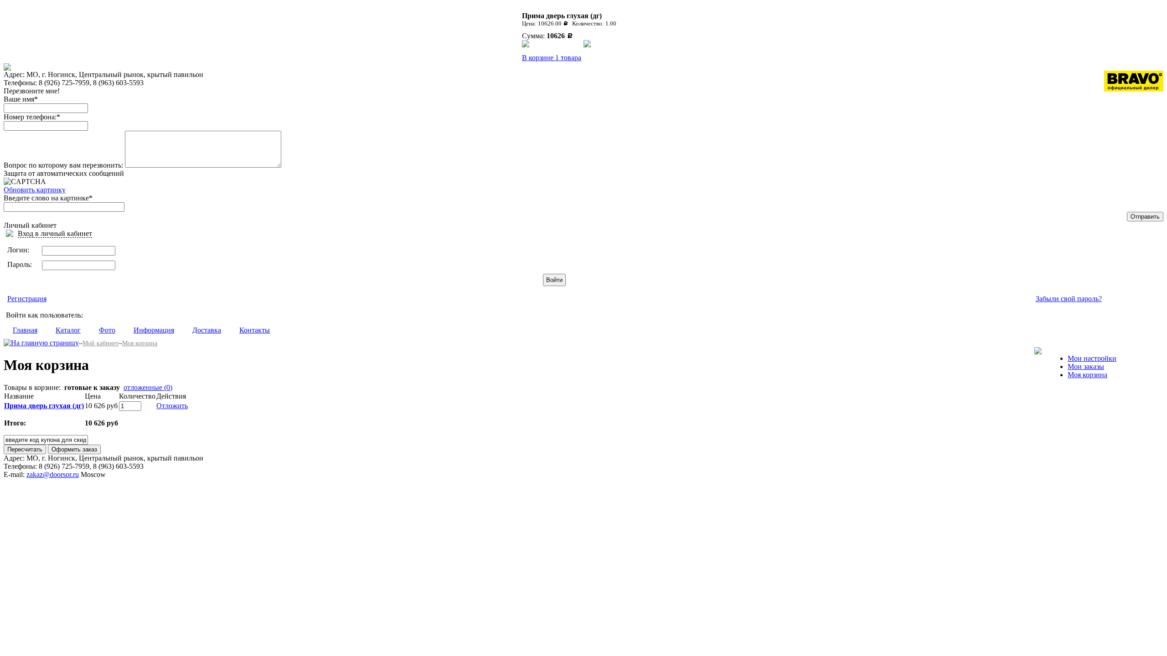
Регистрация (26, 298)
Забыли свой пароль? (1069, 298)
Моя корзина (139, 343)
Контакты (254, 330)
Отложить (172, 406)
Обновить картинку (35, 190)
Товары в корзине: (32, 387)
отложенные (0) (148, 387)
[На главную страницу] (41, 343)
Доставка (206, 330)
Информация (154, 330)
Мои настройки (1092, 358)
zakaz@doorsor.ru (52, 474)
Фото (107, 330)
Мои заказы (1086, 366)
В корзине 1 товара (551, 58)
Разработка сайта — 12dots (1109, 461)
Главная (25, 330)
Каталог (68, 330)
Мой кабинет (101, 343)
